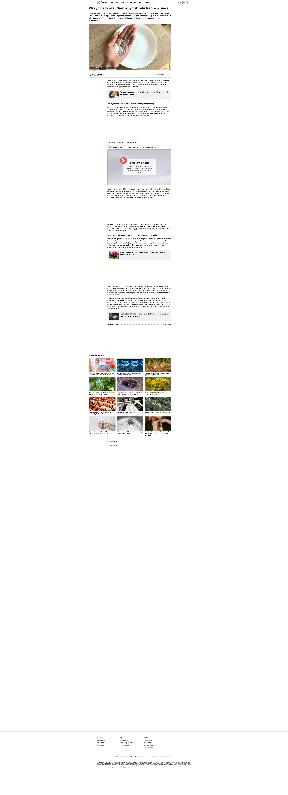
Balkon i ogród (131, 2)
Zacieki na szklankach (124, 745)
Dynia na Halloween (101, 740)
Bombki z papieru (100, 745)
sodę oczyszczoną (122, 245)
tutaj (125, 767)
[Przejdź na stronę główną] (98, 3)
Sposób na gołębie (148, 738)
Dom (122, 2)
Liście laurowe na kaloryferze (126, 738)
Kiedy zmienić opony (148, 747)
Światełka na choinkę (148, 745)
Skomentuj (161, 74)
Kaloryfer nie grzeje (124, 740)
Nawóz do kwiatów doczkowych (126, 742)
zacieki (133, 107)
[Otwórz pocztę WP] (175, 2)
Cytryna (110, 298)
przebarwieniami (114, 295)
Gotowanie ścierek (148, 740)
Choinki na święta (148, 742)
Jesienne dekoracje (100, 742)
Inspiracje (114, 2)
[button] (179, 2)
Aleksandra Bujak (97, 74)
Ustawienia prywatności (165, 757)
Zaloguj (185, 2)
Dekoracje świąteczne (101, 743)
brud (135, 228)
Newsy (140, 2)
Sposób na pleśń (123, 743)
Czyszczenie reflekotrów (149, 743)
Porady (147, 2)
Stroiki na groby (100, 738)
